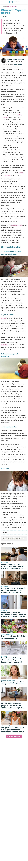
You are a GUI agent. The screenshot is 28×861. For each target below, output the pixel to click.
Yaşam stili (4, 6)
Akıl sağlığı (4, 562)
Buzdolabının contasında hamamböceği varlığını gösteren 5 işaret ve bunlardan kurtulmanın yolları (14, 614)
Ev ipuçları (4, 610)
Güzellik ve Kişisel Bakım (8, 680)
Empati (3, 318)
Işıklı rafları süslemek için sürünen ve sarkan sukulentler (14, 637)
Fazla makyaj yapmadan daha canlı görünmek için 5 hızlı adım (13, 683)
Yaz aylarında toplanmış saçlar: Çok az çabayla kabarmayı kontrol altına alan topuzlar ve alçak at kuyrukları (13, 730)
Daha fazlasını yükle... (14, 736)
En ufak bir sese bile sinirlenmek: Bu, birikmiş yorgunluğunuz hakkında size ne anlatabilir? (13, 590)
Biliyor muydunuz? (12, 6)
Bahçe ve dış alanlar (7, 634)
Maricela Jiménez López (17, 61)
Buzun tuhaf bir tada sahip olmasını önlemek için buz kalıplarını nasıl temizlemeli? (11, 660)
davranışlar (4, 344)
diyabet (21, 173)
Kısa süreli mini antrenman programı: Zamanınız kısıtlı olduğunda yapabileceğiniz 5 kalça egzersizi (12, 706)
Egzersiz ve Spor (6, 702)
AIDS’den (8, 175)
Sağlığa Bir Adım (16, 225)
